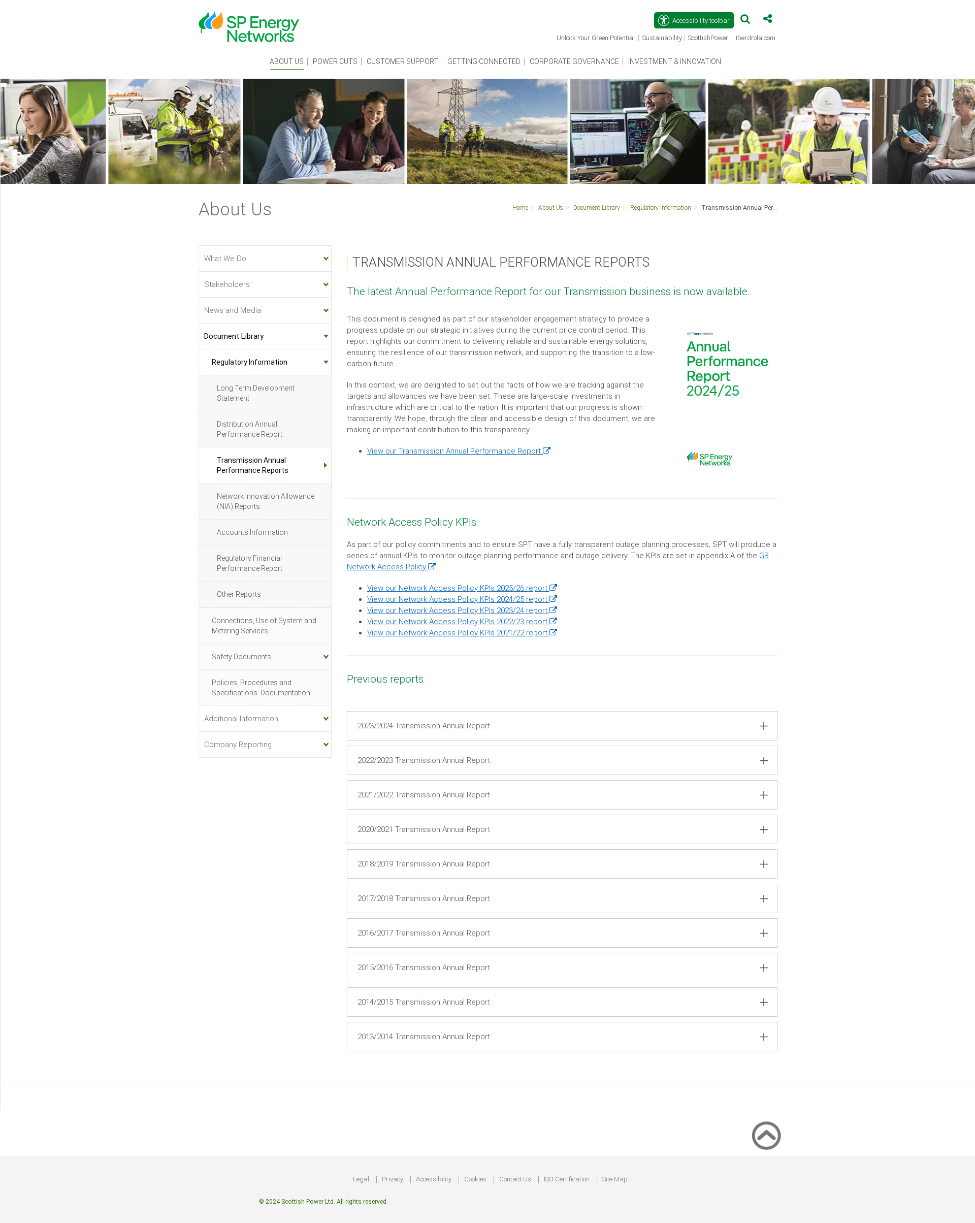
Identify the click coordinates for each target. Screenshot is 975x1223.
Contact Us (515, 1179)
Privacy (392, 1179)
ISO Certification (567, 1179)
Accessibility (433, 1179)
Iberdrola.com (756, 38)
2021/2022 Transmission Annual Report (424, 794)
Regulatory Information (660, 207)
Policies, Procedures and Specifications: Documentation (261, 688)
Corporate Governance (574, 61)
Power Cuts (335, 61)
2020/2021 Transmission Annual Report (424, 829)
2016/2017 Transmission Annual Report (424, 933)
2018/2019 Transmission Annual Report (424, 863)
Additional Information (241, 718)
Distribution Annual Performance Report (249, 429)
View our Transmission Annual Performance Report (458, 451)
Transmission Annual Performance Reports (761, 207)
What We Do (225, 258)
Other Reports (239, 594)
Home (520, 207)
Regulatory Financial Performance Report (249, 563)
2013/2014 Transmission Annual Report (424, 1036)
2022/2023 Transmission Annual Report (424, 760)
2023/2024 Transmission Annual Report (424, 725)
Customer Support (402, 61)
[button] (745, 20)
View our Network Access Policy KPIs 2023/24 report (462, 610)
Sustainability (662, 38)
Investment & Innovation (674, 61)
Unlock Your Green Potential (596, 38)
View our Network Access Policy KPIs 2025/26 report (462, 588)
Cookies (475, 1179)
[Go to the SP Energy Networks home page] (254, 21)
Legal (361, 1179)
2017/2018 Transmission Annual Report (424, 898)
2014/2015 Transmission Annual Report (424, 1002)
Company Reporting (238, 744)
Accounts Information (252, 532)
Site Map (615, 1179)
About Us (287, 61)
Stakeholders (227, 284)
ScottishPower (709, 38)
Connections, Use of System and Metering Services (264, 626)
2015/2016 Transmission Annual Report (424, 967)
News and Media (232, 310)
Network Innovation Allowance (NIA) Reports (265, 501)
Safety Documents (241, 657)
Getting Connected (484, 61)
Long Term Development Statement (256, 393)
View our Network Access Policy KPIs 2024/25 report (462, 599)
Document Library (596, 207)
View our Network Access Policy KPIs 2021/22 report (462, 632)
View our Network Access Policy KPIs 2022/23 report (462, 621)
